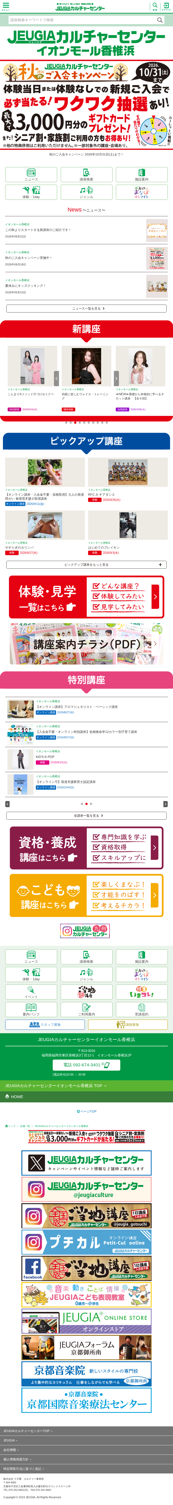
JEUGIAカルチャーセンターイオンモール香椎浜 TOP (53, 1085)
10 (107, 423)
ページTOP (88, 1111)
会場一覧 (25, 1126)
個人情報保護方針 (16, 1459)
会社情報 (9, 1450)
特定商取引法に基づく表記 (22, 1469)
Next (116, 378)
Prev (56, 378)
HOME (17, 1097)
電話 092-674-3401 (81, 1065)
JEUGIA (9, 1440)
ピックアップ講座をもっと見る (86, 564)
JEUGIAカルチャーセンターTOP (26, 1431)
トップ (11, 1126)
